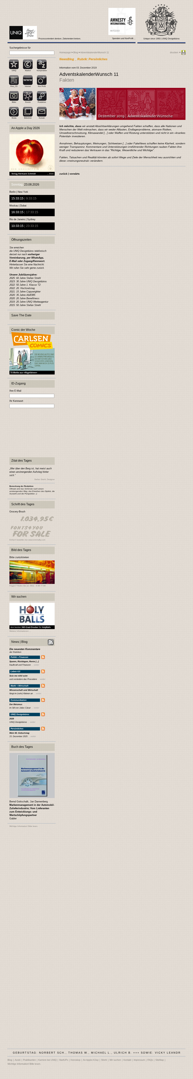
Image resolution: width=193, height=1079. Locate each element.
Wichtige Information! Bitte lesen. (24, 1064)
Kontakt (42, 118)
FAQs (150, 1060)
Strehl (104, 1060)
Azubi (18, 1060)
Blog (75, 52)
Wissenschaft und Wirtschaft (23, 690)
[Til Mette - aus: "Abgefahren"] (32, 373)
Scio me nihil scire (18, 676)
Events (28, 102)
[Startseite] (23, 38)
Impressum (139, 1060)
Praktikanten (29, 1060)
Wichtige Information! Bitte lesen (23, 826)
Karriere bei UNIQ (47, 1060)
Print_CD (14, 86)
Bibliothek (28, 118)
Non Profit (42, 86)
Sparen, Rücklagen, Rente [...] (24, 661)
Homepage (65, 52)
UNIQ (14, 71)
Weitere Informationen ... (20, 631)
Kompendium (42, 71)
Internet (28, 86)
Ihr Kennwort (16, 401)
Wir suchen (115, 1060)
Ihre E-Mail (15, 391)
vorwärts (75, 173)
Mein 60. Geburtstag (19, 733)
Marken (28, 71)
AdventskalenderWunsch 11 (94, 52)
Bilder (14, 102)
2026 (11, 719)
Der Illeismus (15, 704)
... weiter (35, 665)
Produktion (42, 102)
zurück (63, 173)
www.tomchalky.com (36, 540)
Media (14, 118)
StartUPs (63, 1060)
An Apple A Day (91, 1060)
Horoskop (75, 1060)
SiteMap (159, 1060)
